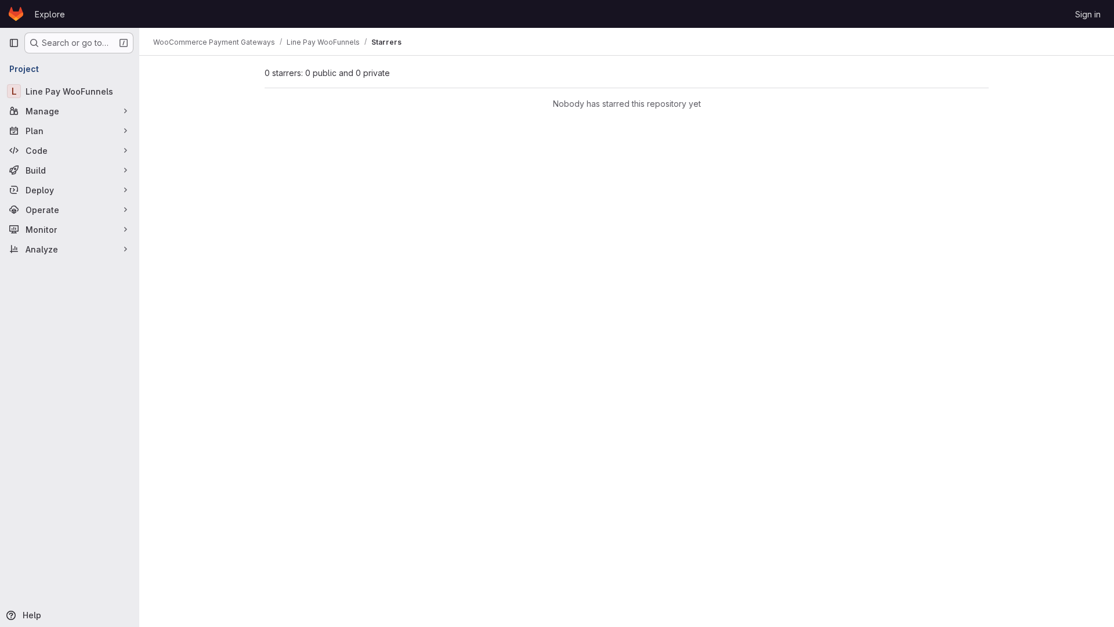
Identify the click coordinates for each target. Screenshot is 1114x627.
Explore (50, 14)
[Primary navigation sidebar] (14, 43)
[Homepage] (16, 14)
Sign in (1088, 14)
